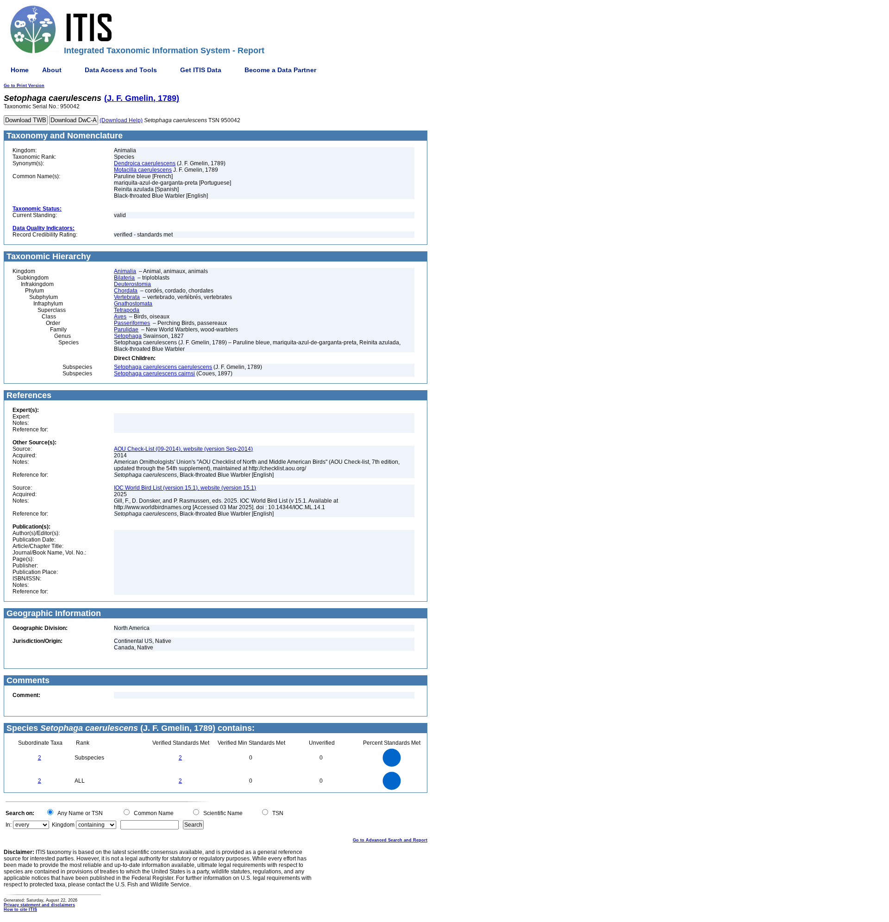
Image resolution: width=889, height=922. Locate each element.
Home (20, 70)
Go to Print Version (24, 85)
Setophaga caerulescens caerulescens (163, 367)
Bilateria (124, 277)
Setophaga (128, 336)
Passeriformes (132, 323)
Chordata (126, 290)
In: (9, 825)
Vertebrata (127, 297)
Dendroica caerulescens (144, 163)
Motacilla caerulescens (143, 170)
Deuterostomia (132, 284)
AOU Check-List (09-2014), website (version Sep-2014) (183, 449)
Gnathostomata (133, 303)
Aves (120, 316)
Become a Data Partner (280, 70)
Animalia (125, 271)
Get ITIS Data (200, 70)
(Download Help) (121, 120)
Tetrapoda (126, 310)
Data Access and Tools (121, 70)
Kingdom (63, 825)
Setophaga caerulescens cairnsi (154, 373)
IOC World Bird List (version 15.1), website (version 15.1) (185, 488)
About (52, 70)
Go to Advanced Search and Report (390, 840)
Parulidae (126, 329)
